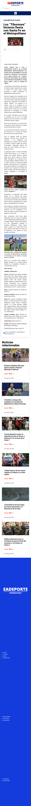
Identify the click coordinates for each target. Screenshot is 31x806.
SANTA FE (11, 333)
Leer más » (9, 374)
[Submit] (3, 8)
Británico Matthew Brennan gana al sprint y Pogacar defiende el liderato (14, 368)
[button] (15, 13)
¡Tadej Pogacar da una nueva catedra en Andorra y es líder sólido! (14, 472)
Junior (6, 332)
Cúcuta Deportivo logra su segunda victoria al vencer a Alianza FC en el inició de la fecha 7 (14, 437)
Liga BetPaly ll (12, 332)
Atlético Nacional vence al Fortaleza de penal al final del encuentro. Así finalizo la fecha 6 (15, 542)
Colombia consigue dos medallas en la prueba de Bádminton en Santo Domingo (15, 402)
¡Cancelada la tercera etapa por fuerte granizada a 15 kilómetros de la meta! (14, 507)
